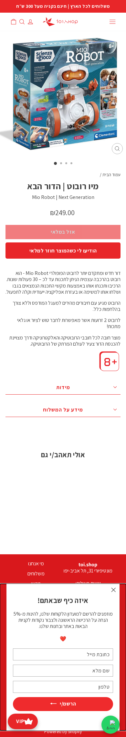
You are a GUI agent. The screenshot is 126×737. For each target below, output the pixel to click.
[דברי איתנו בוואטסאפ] (110, 725)
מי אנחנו (36, 563)
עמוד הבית (111, 175)
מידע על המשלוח (63, 409)
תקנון (36, 583)
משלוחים (36, 573)
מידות (63, 387)
